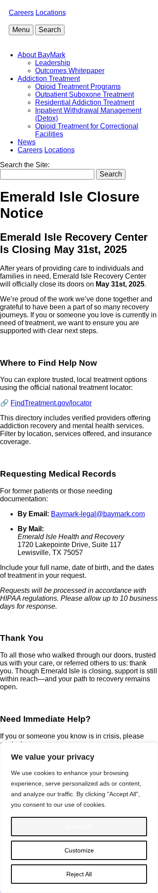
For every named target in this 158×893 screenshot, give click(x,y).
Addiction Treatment (49, 78)
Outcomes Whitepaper (69, 70)
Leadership (52, 62)
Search (50, 29)
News (27, 142)
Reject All (79, 874)
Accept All (79, 826)
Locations (51, 12)
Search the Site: (25, 165)
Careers (21, 12)
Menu (21, 29)
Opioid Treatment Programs (78, 86)
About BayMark (41, 55)
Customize (79, 850)
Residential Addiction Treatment (84, 102)
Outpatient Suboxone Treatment (84, 94)
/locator (51, 403)
